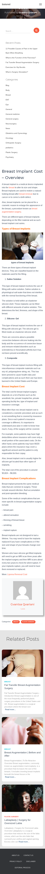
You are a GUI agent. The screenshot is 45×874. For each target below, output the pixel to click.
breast (11, 187)
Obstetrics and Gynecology (16, 133)
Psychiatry (10, 157)
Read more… (10, 709)
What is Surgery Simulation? (17, 72)
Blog (7, 85)
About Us (15, 855)
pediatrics (9, 148)
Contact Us (28, 855)
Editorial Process (22, 868)
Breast (8, 95)
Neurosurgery (11, 124)
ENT (7, 100)
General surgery (12, 119)
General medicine (13, 114)
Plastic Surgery (12, 152)
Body (8, 90)
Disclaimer (31, 861)
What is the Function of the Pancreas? (21, 58)
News (8, 128)
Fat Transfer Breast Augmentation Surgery (22, 62)
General (9, 109)
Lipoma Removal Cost (17, 574)
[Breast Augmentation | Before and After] (22, 730)
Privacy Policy (16, 861)
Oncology (9, 138)
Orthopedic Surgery (13, 143)
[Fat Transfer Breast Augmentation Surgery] (22, 663)
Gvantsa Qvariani (22, 604)
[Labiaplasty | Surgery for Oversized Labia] (22, 798)
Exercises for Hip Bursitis (15, 67)
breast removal (25, 194)
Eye (7, 105)
